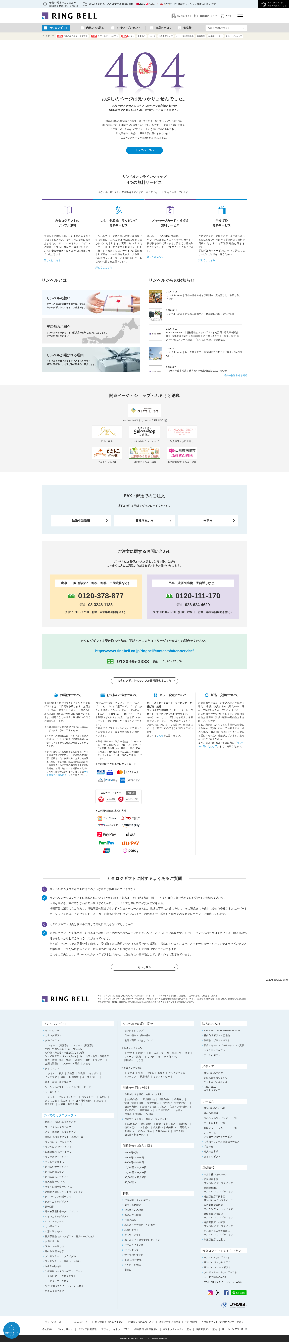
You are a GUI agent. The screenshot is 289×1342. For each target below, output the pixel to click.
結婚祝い (132, 1123)
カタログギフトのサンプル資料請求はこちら (145, 680)
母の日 (138, 1114)
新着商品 (201, 36)
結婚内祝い (133, 1099)
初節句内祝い (131, 1106)
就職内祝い (146, 1110)
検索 (244, 28)
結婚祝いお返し (215, 36)
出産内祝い (165, 1099)
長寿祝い (171, 1127)
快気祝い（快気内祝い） (176, 1103)
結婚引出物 (149, 1099)
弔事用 (208, 520)
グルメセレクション (131, 1048)
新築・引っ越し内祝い (154, 1106)
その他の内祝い (164, 1110)
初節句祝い (130, 1127)
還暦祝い (184, 1127)
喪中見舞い (153, 1103)
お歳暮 (127, 1114)
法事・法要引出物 (133, 1103)
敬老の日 (142, 36)
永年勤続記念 (163, 1131)
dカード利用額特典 (185, 36)
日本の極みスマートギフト (73, 36)
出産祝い (183, 1123)
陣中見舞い (179, 1131)
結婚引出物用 (81, 520)
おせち (128, 36)
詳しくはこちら (52, 260)
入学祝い (145, 1127)
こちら (159, 735)
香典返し (179, 1099)
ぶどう (152, 36)
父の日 (149, 1114)
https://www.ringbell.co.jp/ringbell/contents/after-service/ (144, 651)
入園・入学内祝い (179, 1106)
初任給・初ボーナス (135, 1134)
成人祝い (158, 1127)
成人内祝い (130, 1110)
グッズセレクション (131, 1067)
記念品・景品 (145, 1131)
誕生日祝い (147, 1123)
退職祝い (129, 1131)
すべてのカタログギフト (60, 1115)
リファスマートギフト (105, 36)
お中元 (179, 1110)
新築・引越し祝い (165, 1123)
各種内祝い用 (144, 520)
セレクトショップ (234, 36)
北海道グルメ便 (166, 36)
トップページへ (144, 150)
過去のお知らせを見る (235, 375)
